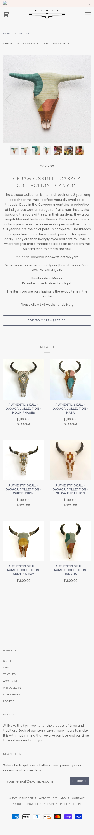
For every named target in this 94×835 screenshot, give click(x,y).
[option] (47, 99)
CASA (6, 667)
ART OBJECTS (12, 688)
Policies (18, 804)
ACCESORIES (12, 681)
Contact (78, 798)
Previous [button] (10, 99)
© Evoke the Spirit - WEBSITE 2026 (33, 798)
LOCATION (10, 701)
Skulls (24, 33)
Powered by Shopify (42, 804)
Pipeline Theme (71, 804)
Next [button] (83, 99)
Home (7, 33)
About (64, 798)
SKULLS (8, 661)
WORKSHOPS (12, 694)
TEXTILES (9, 674)
